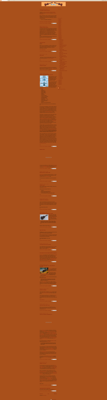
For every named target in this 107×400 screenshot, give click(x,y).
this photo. (45, 187)
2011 (59, 35)
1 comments (49, 51)
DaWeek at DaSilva (43, 289)
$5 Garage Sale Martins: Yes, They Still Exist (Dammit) (47, 266)
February (61, 77)
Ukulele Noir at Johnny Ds (44, 199)
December (61, 39)
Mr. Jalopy (50, 268)
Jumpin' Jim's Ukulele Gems (48, 111)
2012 (59, 34)
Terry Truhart (48, 341)
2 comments (49, 23)
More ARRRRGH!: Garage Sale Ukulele (46, 213)
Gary (43, 23)
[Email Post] (51, 23)
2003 (59, 84)
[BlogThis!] (53, 23)
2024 (59, 21)
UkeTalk (54, 366)
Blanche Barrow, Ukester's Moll (45, 172)
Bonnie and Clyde (47, 176)
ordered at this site (53, 259)
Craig (43, 39)
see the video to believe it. (50, 58)
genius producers (42, 334)
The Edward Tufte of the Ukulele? (45, 244)
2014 (59, 32)
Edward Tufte (53, 246)
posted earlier (43, 330)
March (60, 76)
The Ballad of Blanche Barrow (45, 10)
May (60, 74)
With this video (53, 340)
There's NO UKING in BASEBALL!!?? (46, 314)
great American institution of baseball (51, 333)
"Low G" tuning (54, 120)
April (60, 75)
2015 (59, 31)
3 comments (49, 146)
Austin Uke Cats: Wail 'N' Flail (45, 305)
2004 (59, 83)
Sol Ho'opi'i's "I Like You (49, 377)
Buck (53, 174)
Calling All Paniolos (43, 65)
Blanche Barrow (42, 174)
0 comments (49, 39)
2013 (59, 33)
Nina (54, 131)
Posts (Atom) (44, 395)
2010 (59, 36)
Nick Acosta (42, 55)
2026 (59, 19)
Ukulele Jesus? (42, 185)
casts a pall (42, 333)
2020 (59, 25)
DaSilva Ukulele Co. (42, 299)
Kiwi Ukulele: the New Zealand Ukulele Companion (48, 252)
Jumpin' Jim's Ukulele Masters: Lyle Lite (46, 74)
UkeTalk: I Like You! (43, 363)
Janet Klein (49, 378)
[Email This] (52, 23)
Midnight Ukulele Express (44, 27)
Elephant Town (42, 149)
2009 (59, 37)
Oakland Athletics (44, 351)
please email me (51, 68)
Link (40, 179)
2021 (59, 24)
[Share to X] (54, 23)
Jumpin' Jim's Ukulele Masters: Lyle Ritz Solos (45, 118)
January (61, 78)
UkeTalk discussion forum (43, 371)
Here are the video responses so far (48, 348)
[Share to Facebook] (55, 23)
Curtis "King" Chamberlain (46, 292)
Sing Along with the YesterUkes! (45, 388)
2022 (59, 23)
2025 (59, 20)
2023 (59, 22)
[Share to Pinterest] (55, 39)
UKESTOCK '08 (42, 42)
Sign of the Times (43, 230)
